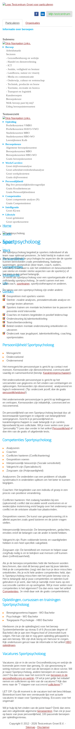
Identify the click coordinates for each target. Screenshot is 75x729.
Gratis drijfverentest (17, 177)
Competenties (10, 591)
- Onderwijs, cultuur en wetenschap (25, 80)
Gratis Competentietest (18, 203)
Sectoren (11, 54)
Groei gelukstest (15, 218)
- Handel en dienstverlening (21, 61)
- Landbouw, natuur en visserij (22, 72)
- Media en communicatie (20, 76)
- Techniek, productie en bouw (22, 84)
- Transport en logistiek (18, 91)
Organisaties (32, 22)
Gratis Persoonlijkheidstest (20, 192)
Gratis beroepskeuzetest (19, 158)
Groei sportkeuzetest (17, 221)
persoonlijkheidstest (14, 392)
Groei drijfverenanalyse (19, 166)
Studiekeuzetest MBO (18, 132)
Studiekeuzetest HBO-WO (20, 136)
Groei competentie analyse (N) (22, 199)
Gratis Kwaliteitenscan (18, 188)
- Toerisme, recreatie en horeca (23, 87)
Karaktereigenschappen (56, 372)
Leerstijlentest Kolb (16, 140)
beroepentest (44, 710)
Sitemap (30, 727)
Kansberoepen (14, 95)
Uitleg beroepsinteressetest (20, 106)
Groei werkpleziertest (17, 173)
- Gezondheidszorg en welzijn (22, 58)
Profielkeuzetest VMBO (19, 125)
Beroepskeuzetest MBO (19, 151)
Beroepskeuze (13, 99)
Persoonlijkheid (61, 428)
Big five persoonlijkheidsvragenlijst (25, 184)
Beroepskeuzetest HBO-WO (21, 155)
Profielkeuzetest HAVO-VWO (22, 129)
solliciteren (54, 684)
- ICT (9, 65)
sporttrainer (23, 283)
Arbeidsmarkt (13, 50)
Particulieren (12, 22)
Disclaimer (43, 727)
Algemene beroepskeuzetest (21, 147)
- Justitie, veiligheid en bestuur (22, 69)
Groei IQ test (13, 210)
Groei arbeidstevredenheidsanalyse (25, 169)
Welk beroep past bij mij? (20, 102)
